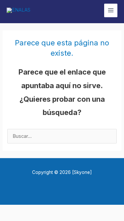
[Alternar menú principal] (110, 10)
